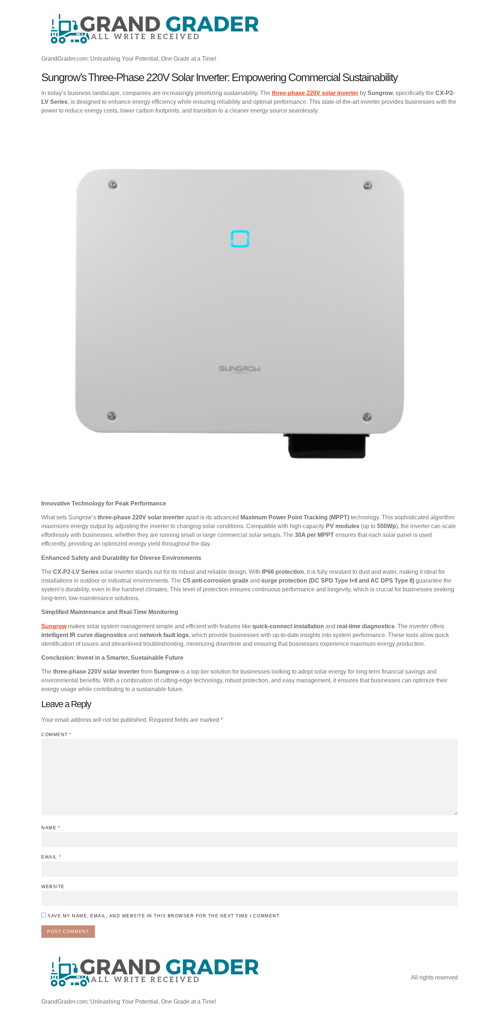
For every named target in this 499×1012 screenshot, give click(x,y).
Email (51, 857)
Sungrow (53, 626)
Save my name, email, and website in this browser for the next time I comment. (164, 915)
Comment (56, 734)
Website (53, 886)
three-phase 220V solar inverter (315, 93)
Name (50, 827)
